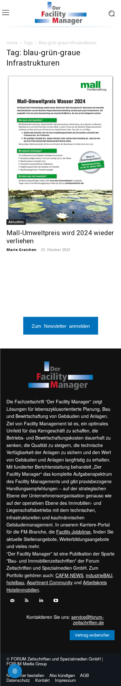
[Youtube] (55, 600)
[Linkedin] (41, 600)
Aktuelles (16, 222)
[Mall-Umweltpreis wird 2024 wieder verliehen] (60, 149)
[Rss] (26, 600)
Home (12, 43)
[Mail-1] (12, 600)
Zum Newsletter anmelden (61, 325)
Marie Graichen (21, 249)
